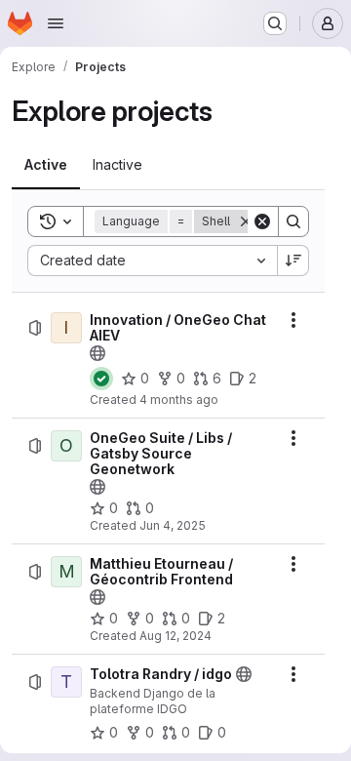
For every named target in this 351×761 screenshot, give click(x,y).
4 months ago (178, 399)
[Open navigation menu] (55, 23)
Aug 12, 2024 (175, 635)
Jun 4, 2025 (172, 525)
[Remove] (245, 221)
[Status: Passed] (101, 378)
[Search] (293, 221)
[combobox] (152, 260)
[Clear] (262, 221)
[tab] (46, 164)
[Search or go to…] (275, 23)
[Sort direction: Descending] (293, 260)
